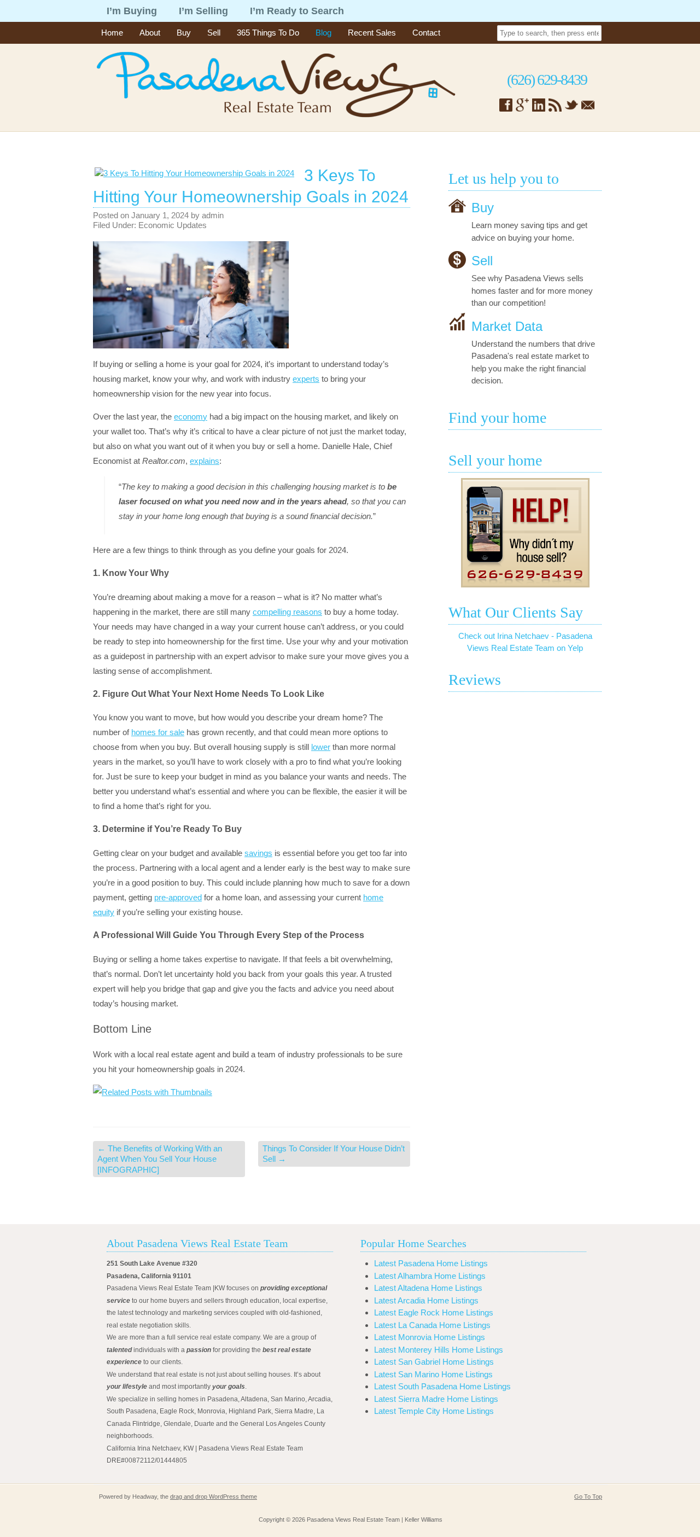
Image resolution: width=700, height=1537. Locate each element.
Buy (184, 32)
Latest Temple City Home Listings (434, 1411)
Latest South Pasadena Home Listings (442, 1386)
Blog (323, 32)
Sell (213, 32)
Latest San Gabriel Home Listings (434, 1361)
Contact (426, 32)
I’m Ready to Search (297, 10)
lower (320, 747)
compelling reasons (287, 611)
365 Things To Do (268, 32)
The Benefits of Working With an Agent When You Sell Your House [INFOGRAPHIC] (159, 1159)
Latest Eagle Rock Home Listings (433, 1312)
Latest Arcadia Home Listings (426, 1300)
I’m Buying (132, 10)
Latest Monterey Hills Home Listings (438, 1349)
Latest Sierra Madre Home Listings (436, 1399)
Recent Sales (372, 32)
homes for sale (157, 732)
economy (190, 416)
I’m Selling (203, 10)
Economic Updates (172, 225)
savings (258, 853)
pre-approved (178, 897)
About (149, 32)
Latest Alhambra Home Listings (430, 1275)
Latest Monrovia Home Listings (429, 1337)
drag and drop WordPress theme (213, 1496)
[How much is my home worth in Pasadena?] (525, 532)
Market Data (506, 325)
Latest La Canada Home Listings (432, 1325)
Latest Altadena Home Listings (428, 1288)
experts (306, 378)
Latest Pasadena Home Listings (431, 1263)
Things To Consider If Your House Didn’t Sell (333, 1154)
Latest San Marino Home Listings (433, 1374)
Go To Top (588, 1496)
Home (112, 32)
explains (204, 460)
